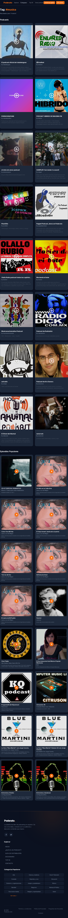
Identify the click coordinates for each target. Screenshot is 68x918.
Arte (14, 875)
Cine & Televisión (54, 875)
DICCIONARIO (9, 857)
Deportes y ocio (34, 879)
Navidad (14, 887)
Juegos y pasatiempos (34, 883)
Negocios (34, 887)
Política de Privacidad (40, 908)
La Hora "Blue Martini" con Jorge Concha (15, 748)
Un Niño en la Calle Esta (44, 488)
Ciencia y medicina (34, 875)
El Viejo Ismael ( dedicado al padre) (47, 531)
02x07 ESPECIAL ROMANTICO (11, 488)
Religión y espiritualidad (34, 891)
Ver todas (13, 895)
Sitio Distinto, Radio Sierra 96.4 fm (10, 663)
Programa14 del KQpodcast (10, 705)
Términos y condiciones (24, 908)
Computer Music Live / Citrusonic (45, 706)
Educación (54, 879)
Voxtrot (38, 618)
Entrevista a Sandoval (43, 793)
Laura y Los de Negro (42, 490)
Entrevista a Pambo (7, 793)
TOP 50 (7, 860)
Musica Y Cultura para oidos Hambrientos (12, 490)
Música (54, 883)
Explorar (16, 2)
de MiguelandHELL (6, 794)
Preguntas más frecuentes (56, 908)
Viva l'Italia (5, 661)
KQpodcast (4, 706)
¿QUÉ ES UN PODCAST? (13, 850)
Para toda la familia (14, 891)
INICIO (7, 847)
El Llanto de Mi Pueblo (8, 618)
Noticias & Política (54, 887)
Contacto (40, 913)
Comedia (13, 879)
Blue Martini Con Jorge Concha (9, 750)
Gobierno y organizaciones (13, 883)
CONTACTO (9, 863)
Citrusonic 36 (40, 705)
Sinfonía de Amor (42, 575)
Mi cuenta (60, 2)
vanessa (38, 620)
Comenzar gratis (49, 2)
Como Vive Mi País (7, 531)
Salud (54, 891)
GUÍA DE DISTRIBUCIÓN (13, 853)
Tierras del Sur (6, 575)
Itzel (37, 665)
